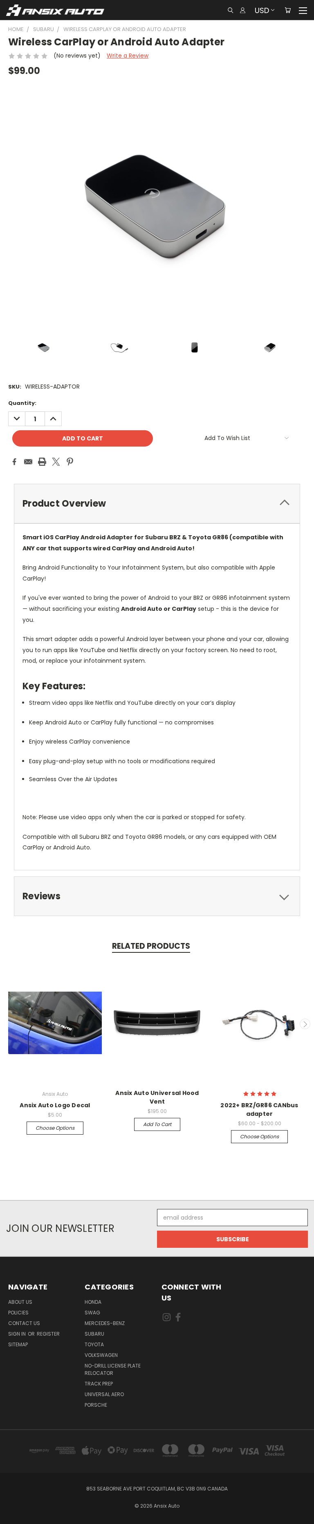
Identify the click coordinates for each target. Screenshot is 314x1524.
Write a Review (127, 55)
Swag (92, 1312)
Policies (18, 1312)
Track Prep (99, 1383)
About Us (20, 1301)
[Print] (42, 462)
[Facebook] (14, 462)
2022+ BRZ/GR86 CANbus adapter (259, 1109)
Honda (93, 1301)
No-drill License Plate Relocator (113, 1369)
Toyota (94, 1344)
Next (305, 1024)
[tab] (157, 503)
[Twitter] (56, 462)
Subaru (94, 1333)
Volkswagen (101, 1355)
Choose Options (55, 1127)
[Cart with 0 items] (287, 10)
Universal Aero (104, 1394)
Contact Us (24, 1323)
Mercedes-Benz (105, 1323)
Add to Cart (157, 1124)
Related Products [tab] (151, 946)
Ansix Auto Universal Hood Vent (157, 1097)
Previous (9, 1024)
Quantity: (22, 403)
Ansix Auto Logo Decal (55, 1105)
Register (48, 1333)
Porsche (96, 1404)
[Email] (28, 462)
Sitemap (18, 1344)
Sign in (17, 1333)
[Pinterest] (70, 462)
